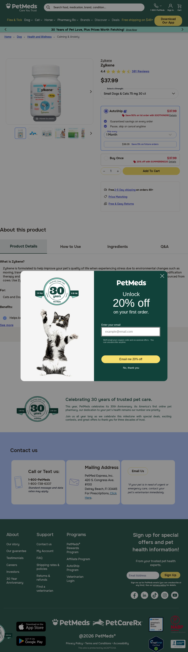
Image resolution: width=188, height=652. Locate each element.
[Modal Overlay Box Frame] (94, 326)
